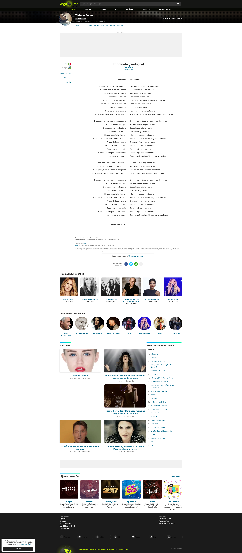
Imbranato (154, 354)
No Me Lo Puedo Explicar (159, 391)
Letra (65, 64)
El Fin (152, 445)
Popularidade (110, 25)
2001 (84, 243)
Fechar (18, 548)
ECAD (76, 245)
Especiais (63, 519)
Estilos (103, 9)
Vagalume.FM (164, 9)
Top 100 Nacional (65, 523)
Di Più (153, 442)
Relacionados (99, 25)
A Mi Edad (154, 424)
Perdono (154, 398)
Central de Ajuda (165, 519)
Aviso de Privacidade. (24, 544)
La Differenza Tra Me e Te (159, 382)
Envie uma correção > (136, 256)
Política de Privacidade (167, 523)
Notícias (129, 9)
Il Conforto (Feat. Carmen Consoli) (162, 378)
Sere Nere (154, 358)
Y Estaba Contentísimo (159, 409)
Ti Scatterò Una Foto (158, 371)
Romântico (79, 19)
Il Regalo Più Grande (158, 361)
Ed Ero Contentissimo (158, 402)
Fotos (90, 25)
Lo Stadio (154, 416)
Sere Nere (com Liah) (158, 438)
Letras (77, 25)
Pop (85, 19)
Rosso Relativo (156, 413)
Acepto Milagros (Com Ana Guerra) (163, 431)
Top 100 (88, 9)
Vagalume (69, 3)
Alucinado (154, 374)
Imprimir (66, 82)
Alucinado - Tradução (158, 427)
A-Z (116, 9)
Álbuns (84, 25)
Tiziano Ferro (84, 15)
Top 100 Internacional (67, 526)
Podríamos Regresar (158, 420)
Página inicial (78, 21)
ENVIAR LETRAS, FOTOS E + (173, 18)
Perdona (154, 395)
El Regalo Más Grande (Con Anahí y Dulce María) (162, 386)
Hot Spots (146, 9)
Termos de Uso (164, 521)
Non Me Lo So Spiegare (159, 406)
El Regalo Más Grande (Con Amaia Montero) (162, 366)
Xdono (153, 435)
